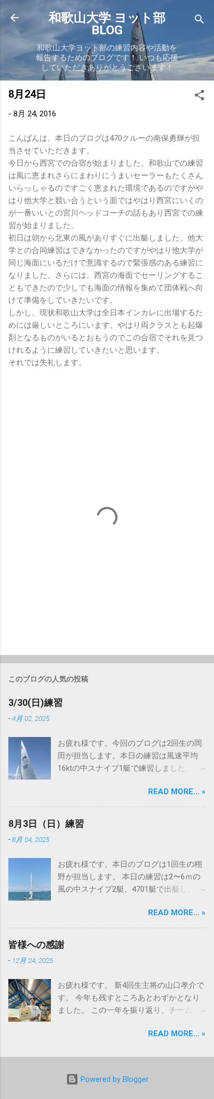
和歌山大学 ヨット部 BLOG (107, 23)
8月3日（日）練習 (46, 823)
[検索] (199, 21)
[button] (199, 97)
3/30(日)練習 (35, 702)
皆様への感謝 (36, 944)
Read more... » (177, 791)
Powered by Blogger (113, 1079)
